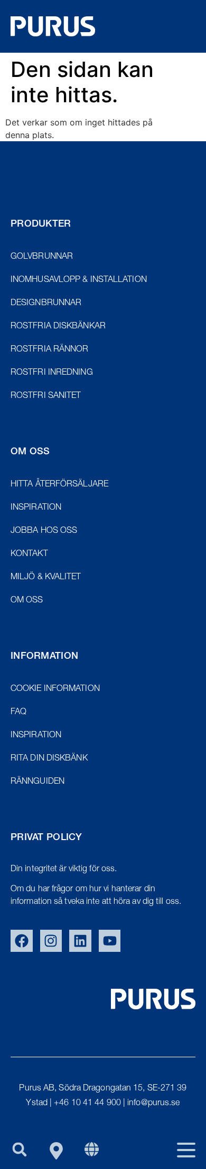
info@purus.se (153, 1103)
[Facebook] (22, 941)
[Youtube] (110, 941)
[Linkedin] (80, 941)
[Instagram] (51, 941)
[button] (19, 1149)
